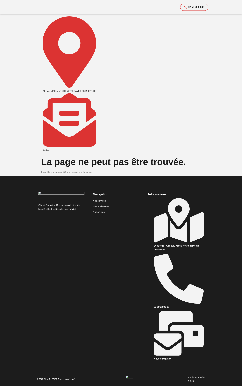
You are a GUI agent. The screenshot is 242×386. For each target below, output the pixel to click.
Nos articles (99, 212)
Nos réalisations (101, 206)
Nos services (99, 201)
